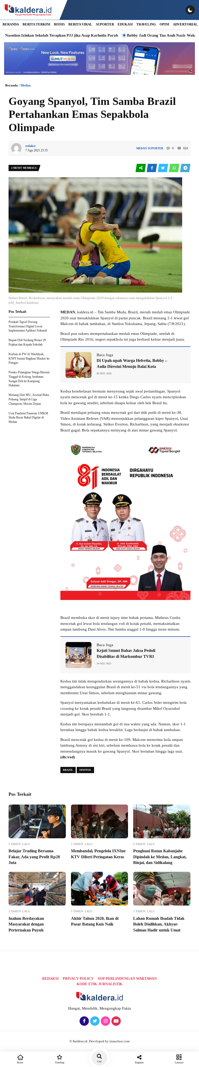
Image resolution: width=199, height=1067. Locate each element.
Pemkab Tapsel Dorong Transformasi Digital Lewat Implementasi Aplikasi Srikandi (28, 326)
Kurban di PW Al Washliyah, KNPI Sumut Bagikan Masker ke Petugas (29, 358)
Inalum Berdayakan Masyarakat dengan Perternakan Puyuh (26, 924)
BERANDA (11, 24)
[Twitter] (94, 1021)
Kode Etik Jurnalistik (100, 984)
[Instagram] (105, 1021)
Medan (25, 85)
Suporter (155, 148)
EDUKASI (125, 24)
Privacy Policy (78, 979)
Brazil (68, 769)
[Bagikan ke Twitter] (163, 168)
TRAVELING (146, 24)
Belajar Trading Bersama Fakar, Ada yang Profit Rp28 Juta (34, 857)
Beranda (11, 85)
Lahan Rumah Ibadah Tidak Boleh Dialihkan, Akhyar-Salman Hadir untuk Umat (158, 924)
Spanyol (85, 769)
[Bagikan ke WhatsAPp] (174, 168)
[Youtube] (115, 1021)
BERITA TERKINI (36, 24)
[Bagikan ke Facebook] (152, 168)
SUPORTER (105, 24)
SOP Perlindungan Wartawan (127, 979)
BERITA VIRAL (80, 24)
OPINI (164, 24)
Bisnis (59, 24)
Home (20, 1062)
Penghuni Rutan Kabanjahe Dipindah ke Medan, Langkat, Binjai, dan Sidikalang (160, 857)
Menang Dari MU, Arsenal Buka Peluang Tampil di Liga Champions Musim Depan (29, 399)
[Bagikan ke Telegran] (185, 168)
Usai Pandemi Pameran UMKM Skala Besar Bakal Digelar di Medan (28, 417)
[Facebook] (83, 1021)
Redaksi (50, 979)
